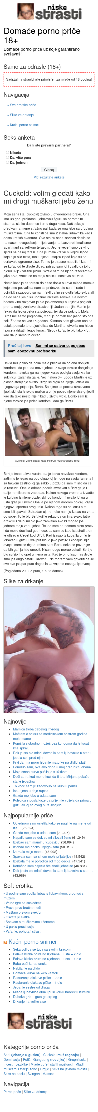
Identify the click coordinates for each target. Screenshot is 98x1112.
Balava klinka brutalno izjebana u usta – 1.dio (47, 958)
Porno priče (12, 1091)
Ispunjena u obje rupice (30, 790)
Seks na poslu (14, 1073)
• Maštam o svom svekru (22, 912)
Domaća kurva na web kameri (35, 973)
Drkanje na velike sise (29, 1001)
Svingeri (34, 1073)
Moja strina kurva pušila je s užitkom (40, 771)
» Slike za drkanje (20, 114)
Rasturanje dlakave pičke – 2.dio (37, 977)
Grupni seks (77, 1059)
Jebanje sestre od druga (31, 987)
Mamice (48, 1073)
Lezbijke (21, 1064)
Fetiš (26, 1059)
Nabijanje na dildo (26, 968)
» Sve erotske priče (21, 104)
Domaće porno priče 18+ (42, 35)
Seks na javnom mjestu (69, 1068)
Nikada (15, 152)
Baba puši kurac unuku (30, 963)
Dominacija (12, 1059)
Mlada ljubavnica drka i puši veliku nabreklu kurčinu (51, 991)
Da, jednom (19, 162)
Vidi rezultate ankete (49, 177)
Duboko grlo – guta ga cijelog (35, 996)
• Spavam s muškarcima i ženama (29, 921)
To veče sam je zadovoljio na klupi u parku (45, 786)
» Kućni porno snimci (23, 124)
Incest (8, 1064)
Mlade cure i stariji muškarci (52, 1064)
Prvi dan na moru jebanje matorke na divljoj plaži (49, 762)
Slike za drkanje (36, 1091)
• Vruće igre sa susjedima (23, 902)
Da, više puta (20, 157)
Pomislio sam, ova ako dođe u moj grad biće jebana (52, 767)
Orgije (44, 1068)
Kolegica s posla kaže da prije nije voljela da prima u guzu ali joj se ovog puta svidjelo (52, 802)
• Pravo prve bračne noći (22, 907)
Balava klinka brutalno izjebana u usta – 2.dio (47, 954)
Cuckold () (61, 1054)
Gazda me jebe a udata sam (34, 795)
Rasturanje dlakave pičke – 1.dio (37, 982)
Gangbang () (49, 1059)
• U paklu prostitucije (19, 926)
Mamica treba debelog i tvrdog (36, 729)
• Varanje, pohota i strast (22, 931)
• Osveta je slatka (17, 917)
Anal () (22, 1054)
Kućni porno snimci (32, 941)
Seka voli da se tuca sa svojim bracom (42, 949)
